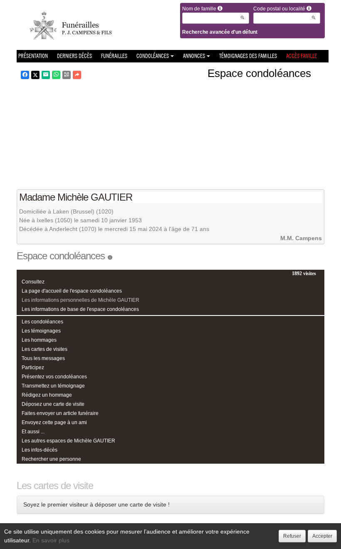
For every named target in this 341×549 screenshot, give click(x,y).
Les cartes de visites (44, 349)
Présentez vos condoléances (54, 377)
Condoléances (152, 56)
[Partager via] (77, 75)
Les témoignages (41, 331)
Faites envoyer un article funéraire (60, 413)
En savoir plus (50, 540)
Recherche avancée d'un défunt (219, 32)
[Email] (46, 75)
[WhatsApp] (56, 75)
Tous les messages (43, 358)
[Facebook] (25, 75)
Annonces (194, 56)
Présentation (33, 56)
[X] (35, 75)
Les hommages (39, 340)
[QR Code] (66, 75)
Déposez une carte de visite (53, 404)
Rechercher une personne (51, 459)
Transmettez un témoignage (53, 386)
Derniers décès (74, 56)
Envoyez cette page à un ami (54, 422)
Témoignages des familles (248, 56)
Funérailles (114, 56)
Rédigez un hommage (47, 395)
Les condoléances (42, 322)
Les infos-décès (39, 450)
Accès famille (301, 56)
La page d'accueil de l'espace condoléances (72, 291)
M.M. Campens (301, 238)
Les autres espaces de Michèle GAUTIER (68, 441)
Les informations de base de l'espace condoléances (80, 309)
